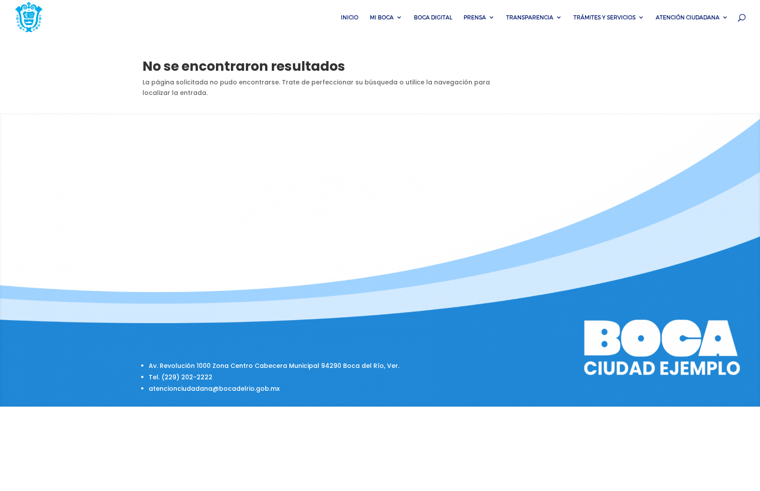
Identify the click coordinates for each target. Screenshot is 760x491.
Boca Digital (433, 17)
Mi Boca (382, 17)
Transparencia (529, 17)
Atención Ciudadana (688, 17)
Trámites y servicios (605, 17)
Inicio (349, 17)
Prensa (475, 17)
